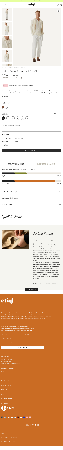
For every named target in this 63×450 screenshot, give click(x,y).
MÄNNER (4, 67)
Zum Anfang (31, 289)
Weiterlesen (5, 96)
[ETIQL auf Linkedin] (35, 424)
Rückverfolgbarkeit (46, 164)
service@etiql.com (6, 361)
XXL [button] (27, 118)
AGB (2, 433)
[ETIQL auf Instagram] (38, 424)
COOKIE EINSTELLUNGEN (8, 441)
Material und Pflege (9, 191)
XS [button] (3, 118)
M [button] (12, 118)
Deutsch (3, 371)
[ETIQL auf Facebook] (33, 424)
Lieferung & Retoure (10, 198)
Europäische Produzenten (51, 283)
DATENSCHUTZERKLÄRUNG (9, 437)
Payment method (8, 204)
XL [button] (22, 118)
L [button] (17, 118)
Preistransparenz (16, 164)
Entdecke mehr (37, 283)
